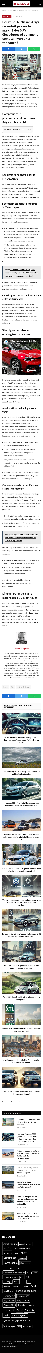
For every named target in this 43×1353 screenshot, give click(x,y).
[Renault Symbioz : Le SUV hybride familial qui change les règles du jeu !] (8, 1216)
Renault (9, 1310)
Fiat (27, 1277)
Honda (23, 1282)
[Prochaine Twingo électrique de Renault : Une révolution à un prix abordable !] (21, 854)
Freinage (7, 1281)
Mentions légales (20, 1342)
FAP (21, 1277)
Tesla (6, 1315)
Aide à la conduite (22, 1248)
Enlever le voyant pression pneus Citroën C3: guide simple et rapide (21, 772)
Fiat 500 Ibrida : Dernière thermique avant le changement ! (21, 998)
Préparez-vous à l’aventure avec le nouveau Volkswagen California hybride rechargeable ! (21, 837)
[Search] (39, 3)
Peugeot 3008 (23, 1301)
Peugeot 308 (23, 1296)
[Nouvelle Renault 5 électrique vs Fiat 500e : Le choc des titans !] (21, 1077)
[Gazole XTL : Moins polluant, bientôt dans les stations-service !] (21, 1014)
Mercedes (16, 1286)
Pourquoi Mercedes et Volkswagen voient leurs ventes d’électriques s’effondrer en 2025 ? (21, 740)
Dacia (35, 1273)
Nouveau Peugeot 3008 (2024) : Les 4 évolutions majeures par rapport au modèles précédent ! (27, 1137)
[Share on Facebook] (8, 49)
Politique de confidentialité (18, 1344)
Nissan (5, 687)
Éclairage (27, 1326)
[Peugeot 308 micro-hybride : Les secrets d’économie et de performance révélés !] (21, 789)
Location (6, 1286)
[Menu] (3, 3)
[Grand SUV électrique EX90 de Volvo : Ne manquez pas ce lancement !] (21, 951)
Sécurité (30, 1310)
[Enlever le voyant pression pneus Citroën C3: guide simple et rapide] (21, 757)
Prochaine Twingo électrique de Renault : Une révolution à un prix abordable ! (21, 869)
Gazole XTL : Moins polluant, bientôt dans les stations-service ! (21, 1029)
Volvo (19, 1326)
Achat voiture (10, 1243)
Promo (31, 1305)
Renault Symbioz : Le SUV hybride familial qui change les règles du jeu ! (28, 1215)
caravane (22, 1258)
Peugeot (9, 1296)
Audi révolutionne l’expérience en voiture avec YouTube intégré (28, 1184)
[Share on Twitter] (21, 49)
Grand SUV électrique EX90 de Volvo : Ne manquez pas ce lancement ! (21, 966)
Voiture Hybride (19, 1315)
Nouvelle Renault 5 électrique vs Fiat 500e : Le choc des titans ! (21, 1092)
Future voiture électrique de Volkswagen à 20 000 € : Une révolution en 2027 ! (21, 935)
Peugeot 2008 (9, 1301)
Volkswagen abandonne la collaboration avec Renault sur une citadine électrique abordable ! (21, 902)
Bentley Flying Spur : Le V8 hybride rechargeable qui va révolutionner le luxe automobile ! (28, 1200)
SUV (12, 687)
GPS (16, 1281)
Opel (33, 1286)
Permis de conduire (26, 1290)
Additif (7, 1248)
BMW (23, 1253)
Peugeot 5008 (9, 1305)
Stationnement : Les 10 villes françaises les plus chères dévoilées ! (21, 1061)
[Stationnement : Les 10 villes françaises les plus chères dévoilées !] (21, 1046)
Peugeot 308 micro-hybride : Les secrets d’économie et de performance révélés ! (21, 804)
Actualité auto (25, 1244)
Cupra (29, 1273)
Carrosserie (10, 1262)
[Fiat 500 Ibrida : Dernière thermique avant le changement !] (21, 983)
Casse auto (25, 1263)
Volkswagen (9, 1326)
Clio (18, 1268)
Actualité (7, 17)
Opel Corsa (8, 1291)
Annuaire (7, 1253)
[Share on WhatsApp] (34, 49)
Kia (29, 1281)
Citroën (8, 1268)
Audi (16, 1253)
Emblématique (10, 1277)
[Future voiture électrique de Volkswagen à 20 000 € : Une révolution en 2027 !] (21, 920)
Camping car (9, 1257)
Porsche (21, 1305)
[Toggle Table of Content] (27, 130)
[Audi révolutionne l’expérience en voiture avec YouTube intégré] (8, 1185)
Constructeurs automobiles (14, 1273)
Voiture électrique (23, 687)
